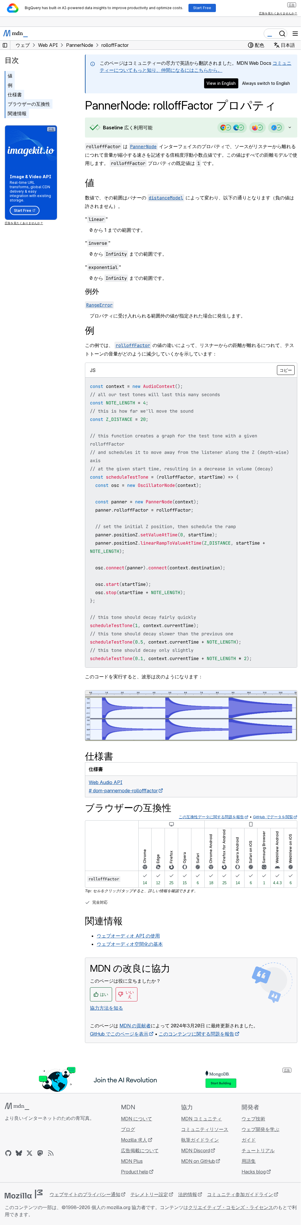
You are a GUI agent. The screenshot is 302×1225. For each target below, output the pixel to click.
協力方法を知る (106, 1007)
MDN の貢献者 (135, 1024)
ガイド (245, 1140)
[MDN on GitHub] (8, 1153)
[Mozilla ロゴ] (23, 1194)
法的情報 (187, 1194)
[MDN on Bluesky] (18, 1153)
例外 (92, 291)
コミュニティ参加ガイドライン (240, 1194)
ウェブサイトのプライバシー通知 (85, 1194)
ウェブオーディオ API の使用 (128, 935)
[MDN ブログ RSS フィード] (50, 1153)
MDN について (134, 1119)
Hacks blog (250, 1172)
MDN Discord (192, 1150)
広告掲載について (138, 1150)
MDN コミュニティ (198, 1119)
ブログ (126, 1129)
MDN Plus (130, 1161)
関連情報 (17, 113)
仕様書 (15, 94)
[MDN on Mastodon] (40, 1153)
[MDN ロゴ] (17, 1106)
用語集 (245, 1161)
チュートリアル (254, 1150)
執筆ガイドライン (197, 1140)
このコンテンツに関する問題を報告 (196, 1033)
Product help (133, 1172)
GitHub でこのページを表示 (119, 1033)
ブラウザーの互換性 (29, 104)
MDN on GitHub (195, 1161)
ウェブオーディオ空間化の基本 (130, 943)
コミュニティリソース (202, 1129)
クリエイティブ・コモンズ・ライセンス (230, 1207)
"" (96, 219)
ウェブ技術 (250, 1119)
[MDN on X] (29, 1153)
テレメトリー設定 (149, 1194)
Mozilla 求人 (132, 1140)
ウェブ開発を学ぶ (257, 1129)
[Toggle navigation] (295, 33)
